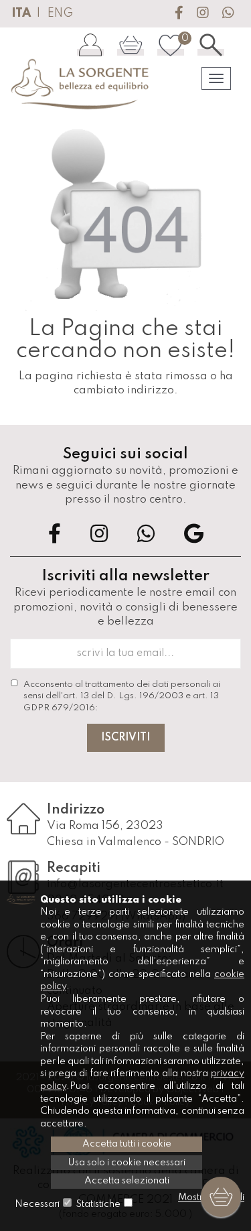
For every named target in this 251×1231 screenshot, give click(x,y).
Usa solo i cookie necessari (126, 1162)
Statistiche (98, 1204)
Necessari (37, 1204)
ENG (60, 13)
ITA (21, 13)
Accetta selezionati (126, 1180)
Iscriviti (126, 737)
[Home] (80, 84)
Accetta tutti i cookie (126, 1144)
